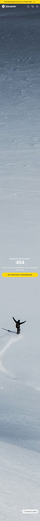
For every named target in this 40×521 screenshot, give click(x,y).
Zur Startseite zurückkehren (20, 275)
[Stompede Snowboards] (9, 6)
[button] (28, 6)
